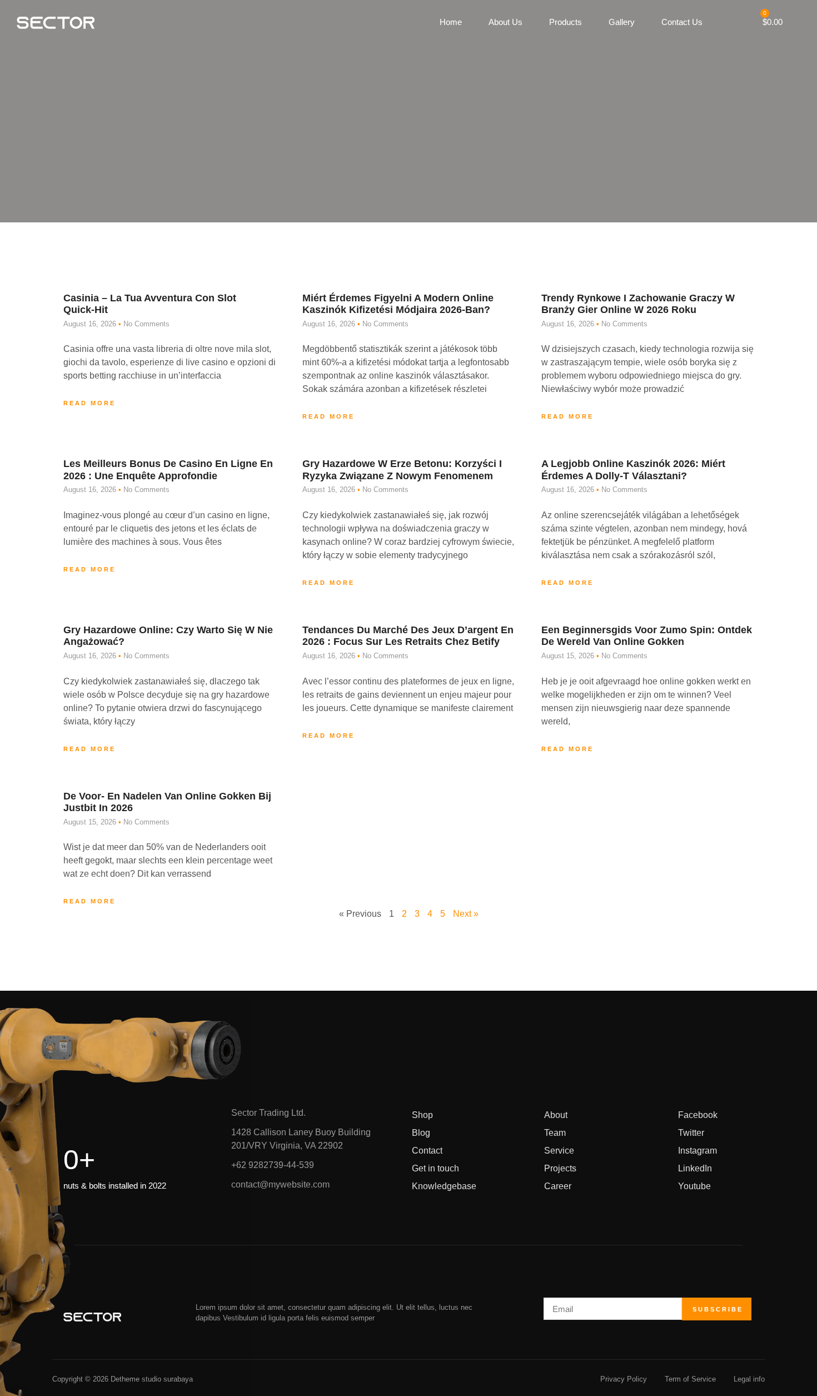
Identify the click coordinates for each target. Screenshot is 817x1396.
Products (565, 22)
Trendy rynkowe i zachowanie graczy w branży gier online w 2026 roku (638, 304)
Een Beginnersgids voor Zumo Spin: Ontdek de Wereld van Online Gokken (646, 636)
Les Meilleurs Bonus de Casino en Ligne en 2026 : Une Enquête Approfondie (168, 469)
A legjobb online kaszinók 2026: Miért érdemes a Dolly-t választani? (633, 469)
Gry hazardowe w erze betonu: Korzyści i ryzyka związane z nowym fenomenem (402, 469)
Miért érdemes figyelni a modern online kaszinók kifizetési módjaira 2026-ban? (398, 304)
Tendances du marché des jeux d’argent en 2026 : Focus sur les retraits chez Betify (408, 636)
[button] (720, 22)
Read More (89, 403)
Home (451, 22)
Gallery (622, 22)
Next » (466, 913)
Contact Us (682, 22)
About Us (505, 22)
